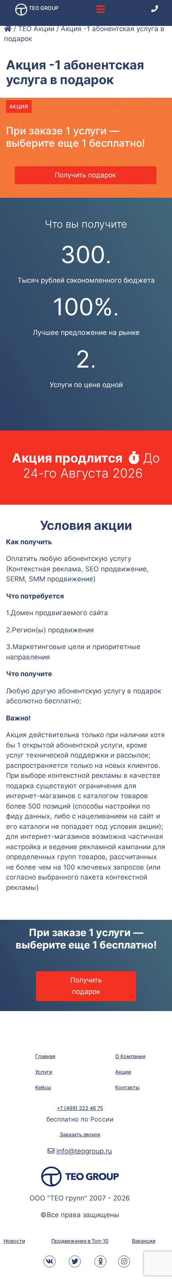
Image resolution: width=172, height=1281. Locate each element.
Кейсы (43, 1087)
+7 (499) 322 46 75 (80, 1108)
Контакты (127, 1087)
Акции (123, 1072)
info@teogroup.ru (84, 1151)
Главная (45, 1056)
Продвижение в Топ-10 (79, 1241)
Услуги (43, 1072)
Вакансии (144, 1241)
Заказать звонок (80, 1134)
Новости (14, 1241)
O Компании (130, 1056)
